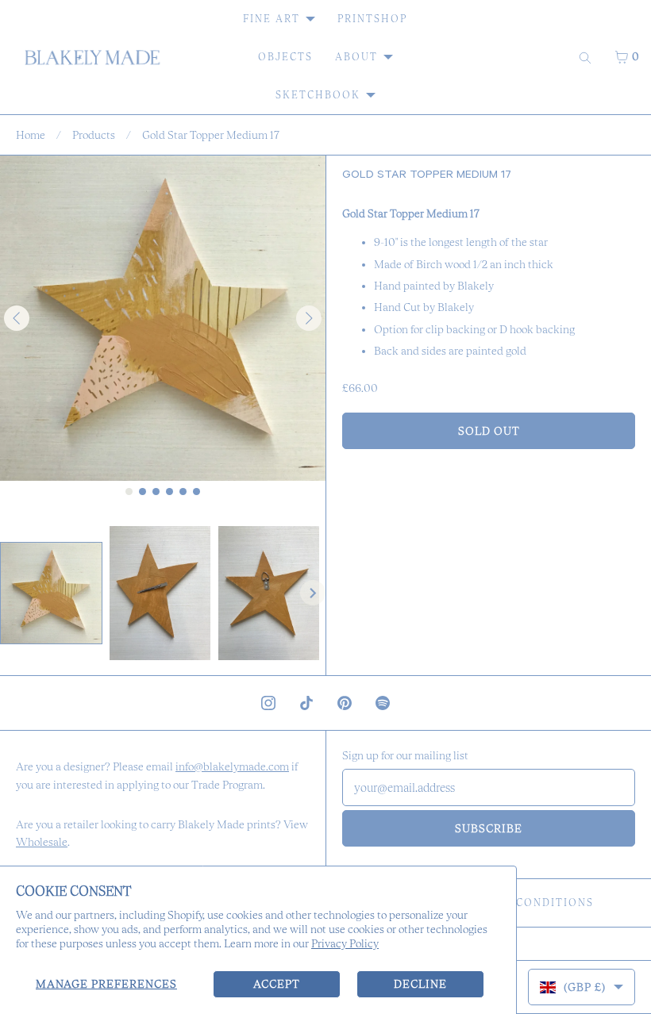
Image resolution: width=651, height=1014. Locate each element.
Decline (420, 984)
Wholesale (41, 841)
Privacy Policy (345, 943)
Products (93, 135)
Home (30, 135)
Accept (276, 984)
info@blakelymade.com (232, 766)
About (356, 57)
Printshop (372, 19)
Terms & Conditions (526, 902)
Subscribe (488, 828)
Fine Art (271, 19)
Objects (285, 57)
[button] (51, 593)
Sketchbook (317, 95)
